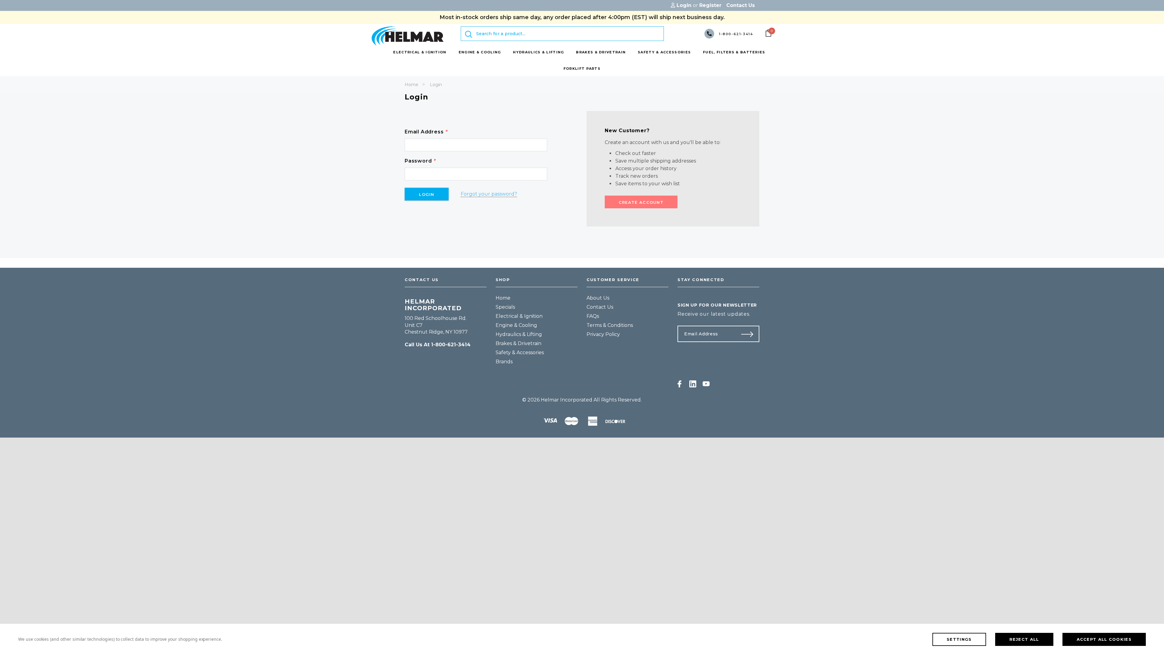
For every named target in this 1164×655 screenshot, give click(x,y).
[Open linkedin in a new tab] (693, 384)
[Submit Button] (750, 333)
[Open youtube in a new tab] (706, 384)
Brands (504, 361)
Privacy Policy (603, 334)
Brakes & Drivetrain (518, 343)
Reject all (1024, 639)
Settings (959, 639)
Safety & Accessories (520, 352)
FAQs (593, 316)
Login (436, 84)
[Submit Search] (468, 34)
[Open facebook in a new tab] (679, 384)
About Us (598, 298)
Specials (505, 307)
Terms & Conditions (610, 325)
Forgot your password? (489, 194)
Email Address (426, 132)
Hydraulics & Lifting (519, 334)
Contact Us (600, 307)
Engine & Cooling (516, 325)
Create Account (641, 202)
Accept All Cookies (1104, 639)
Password (420, 161)
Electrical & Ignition (519, 316)
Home (411, 84)
